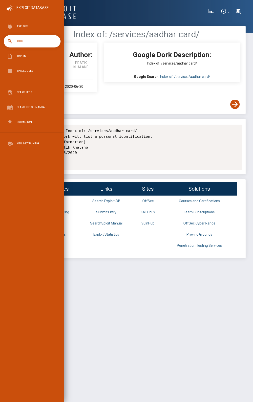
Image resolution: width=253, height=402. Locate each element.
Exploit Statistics (106, 234)
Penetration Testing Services (199, 245)
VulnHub (147, 223)
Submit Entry (106, 212)
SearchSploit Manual (106, 223)
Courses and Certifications (199, 201)
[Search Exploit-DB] (239, 12)
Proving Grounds (199, 234)
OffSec (148, 201)
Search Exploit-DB (106, 201)
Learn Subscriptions (199, 212)
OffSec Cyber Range (199, 223)
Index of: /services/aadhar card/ (185, 77)
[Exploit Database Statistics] (211, 12)
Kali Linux (148, 212)
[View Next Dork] (235, 104)
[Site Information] (225, 12)
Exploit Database (33, 8)
